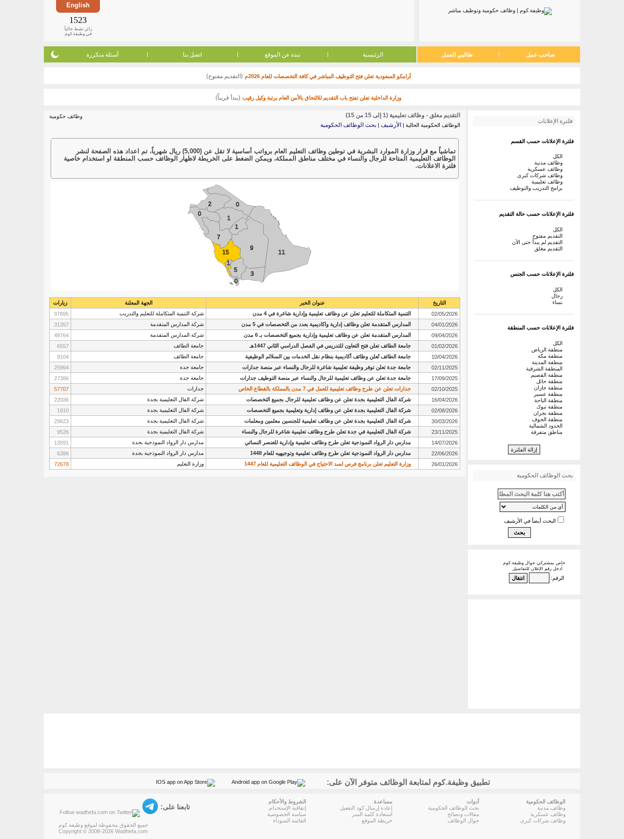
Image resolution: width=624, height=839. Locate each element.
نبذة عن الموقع (282, 54)
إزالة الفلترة (524, 449)
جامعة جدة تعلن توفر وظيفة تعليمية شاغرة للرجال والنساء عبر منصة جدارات (326, 367)
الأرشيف (391, 125)
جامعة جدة (192, 367)
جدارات (195, 388)
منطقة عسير (550, 394)
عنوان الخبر (312, 303)
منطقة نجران (549, 413)
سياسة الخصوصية (286, 814)
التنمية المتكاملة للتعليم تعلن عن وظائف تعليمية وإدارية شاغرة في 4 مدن (332, 313)
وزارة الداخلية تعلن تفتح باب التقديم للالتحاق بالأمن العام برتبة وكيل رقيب (321, 98)
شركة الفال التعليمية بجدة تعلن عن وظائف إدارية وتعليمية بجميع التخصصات (329, 410)
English (78, 5)
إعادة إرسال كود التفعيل (366, 808)
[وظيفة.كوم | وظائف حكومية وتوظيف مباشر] (500, 9)
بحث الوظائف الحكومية (348, 125)
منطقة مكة (552, 356)
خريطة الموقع (377, 820)
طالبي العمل (457, 54)
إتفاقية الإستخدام (287, 808)
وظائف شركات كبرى (541, 175)
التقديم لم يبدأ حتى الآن (539, 242)
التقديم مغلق (550, 248)
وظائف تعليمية (548, 181)
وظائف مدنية (550, 162)
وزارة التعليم (190, 464)
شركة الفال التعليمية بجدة (175, 399)
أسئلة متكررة (102, 54)
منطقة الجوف (549, 419)
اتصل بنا (192, 54)
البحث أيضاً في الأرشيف (530, 521)
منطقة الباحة (550, 400)
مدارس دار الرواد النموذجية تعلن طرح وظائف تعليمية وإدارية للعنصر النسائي (328, 442)
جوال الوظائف (463, 820)
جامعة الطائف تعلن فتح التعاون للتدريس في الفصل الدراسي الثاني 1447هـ (330, 345)
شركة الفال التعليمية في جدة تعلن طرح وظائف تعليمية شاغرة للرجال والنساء (326, 431)
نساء (559, 302)
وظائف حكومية (65, 116)
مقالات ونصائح (463, 814)
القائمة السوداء (289, 820)
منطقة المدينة (549, 362)
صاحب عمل (540, 54)
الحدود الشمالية (547, 426)
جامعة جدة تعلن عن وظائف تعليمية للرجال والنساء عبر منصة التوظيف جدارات (325, 378)
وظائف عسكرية (546, 169)
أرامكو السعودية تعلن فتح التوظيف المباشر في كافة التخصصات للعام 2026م (328, 76)
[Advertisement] (256, 20)
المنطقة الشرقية (546, 368)
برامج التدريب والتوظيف (538, 188)
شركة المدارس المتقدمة (177, 324)
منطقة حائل (551, 381)
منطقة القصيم (548, 375)
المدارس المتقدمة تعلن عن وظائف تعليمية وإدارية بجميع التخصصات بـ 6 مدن (327, 335)
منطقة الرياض (548, 349)
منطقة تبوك (551, 406)
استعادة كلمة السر (372, 814)
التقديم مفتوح (549, 236)
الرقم (558, 578)
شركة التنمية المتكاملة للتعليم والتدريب (161, 313)
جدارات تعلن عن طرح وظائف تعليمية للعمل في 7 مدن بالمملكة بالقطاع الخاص (324, 388)
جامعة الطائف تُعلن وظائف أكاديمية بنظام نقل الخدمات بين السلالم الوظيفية (328, 356)
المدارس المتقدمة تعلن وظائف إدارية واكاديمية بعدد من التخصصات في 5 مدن (326, 324)
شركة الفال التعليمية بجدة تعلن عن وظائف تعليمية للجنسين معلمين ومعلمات (327, 421)
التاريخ (439, 303)
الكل (559, 156)
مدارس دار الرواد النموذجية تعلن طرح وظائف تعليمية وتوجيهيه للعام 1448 (330, 453)
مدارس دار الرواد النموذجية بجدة (168, 442)
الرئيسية (373, 54)
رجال (558, 296)
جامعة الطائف (189, 345)
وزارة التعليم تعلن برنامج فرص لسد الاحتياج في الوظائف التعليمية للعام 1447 (327, 464)
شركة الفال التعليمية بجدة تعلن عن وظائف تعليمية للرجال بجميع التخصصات (328, 399)
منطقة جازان (550, 387)
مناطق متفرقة (548, 432)
